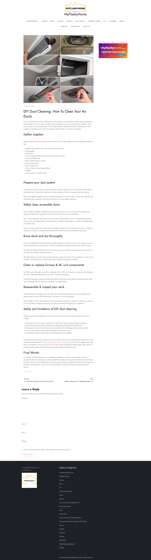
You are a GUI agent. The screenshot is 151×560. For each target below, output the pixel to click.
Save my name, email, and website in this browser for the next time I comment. (47, 450)
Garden (70, 21)
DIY (105, 21)
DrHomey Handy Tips (65, 491)
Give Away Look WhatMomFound (69, 503)
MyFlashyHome (75, 14)
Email (24, 433)
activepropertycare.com (66, 473)
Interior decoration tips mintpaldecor (70, 518)
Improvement (32, 21)
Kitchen (60, 21)
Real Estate (80, 21)
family (121, 21)
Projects (64, 26)
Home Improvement (65, 506)
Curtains (61, 480)
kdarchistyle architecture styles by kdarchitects (73, 521)
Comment (25, 398)
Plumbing (112, 21)
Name (24, 424)
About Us (86, 26)
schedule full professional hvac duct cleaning (55, 342)
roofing (61, 548)
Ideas (52, 21)
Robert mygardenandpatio (67, 544)
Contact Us (75, 26)
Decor (44, 21)
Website (24, 441)
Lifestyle (61, 529)
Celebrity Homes (94, 21)
